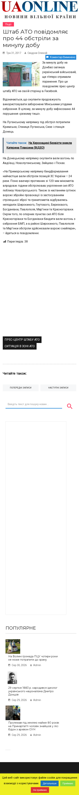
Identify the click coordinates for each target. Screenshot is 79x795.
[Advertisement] (39, 295)
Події (8, 24)
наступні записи (58, 387)
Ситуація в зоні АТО (20, 346)
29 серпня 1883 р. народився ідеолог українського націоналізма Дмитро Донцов (32, 691)
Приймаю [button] (67, 783)
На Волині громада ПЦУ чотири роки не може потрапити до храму (33, 658)
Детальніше (49, 783)
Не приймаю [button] (40, 790)
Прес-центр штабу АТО (22, 339)
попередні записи (20, 387)
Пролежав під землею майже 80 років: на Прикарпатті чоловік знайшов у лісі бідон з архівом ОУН (33, 726)
